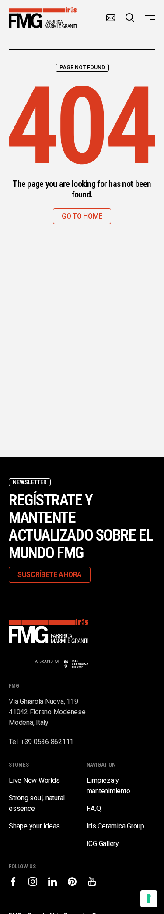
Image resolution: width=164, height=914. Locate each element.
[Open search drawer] (130, 17)
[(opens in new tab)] (13, 881)
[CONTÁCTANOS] (110, 17)
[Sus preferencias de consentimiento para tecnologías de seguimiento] (148, 898)
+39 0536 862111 (47, 742)
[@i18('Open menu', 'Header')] (150, 17)
